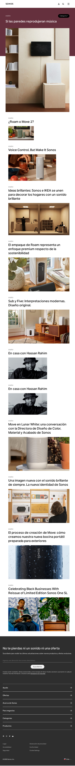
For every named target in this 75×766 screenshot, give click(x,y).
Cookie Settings (35, 750)
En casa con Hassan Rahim (27, 353)
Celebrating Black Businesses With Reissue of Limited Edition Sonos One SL (38, 591)
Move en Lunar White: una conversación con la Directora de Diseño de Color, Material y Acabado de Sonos (37, 428)
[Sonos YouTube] (13, 736)
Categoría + (64, 16)
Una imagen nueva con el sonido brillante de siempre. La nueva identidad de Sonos (38, 482)
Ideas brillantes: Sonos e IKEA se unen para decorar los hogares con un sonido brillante (37, 194)
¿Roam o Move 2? (21, 122)
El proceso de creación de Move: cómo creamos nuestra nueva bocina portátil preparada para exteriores (36, 537)
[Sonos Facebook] (4, 736)
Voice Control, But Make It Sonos (32, 150)
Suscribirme (37, 667)
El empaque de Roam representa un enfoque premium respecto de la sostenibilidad (34, 249)
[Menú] (68, 4)
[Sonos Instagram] (7, 736)
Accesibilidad (7, 747)
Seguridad (6, 750)
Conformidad (34, 747)
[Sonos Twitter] (10, 736)
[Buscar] (63, 4)
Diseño (8, 16)
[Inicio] (9, 4)
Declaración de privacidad (38, 673)
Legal (4, 744)
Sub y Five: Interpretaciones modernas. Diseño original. (36, 303)
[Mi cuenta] (59, 4)
